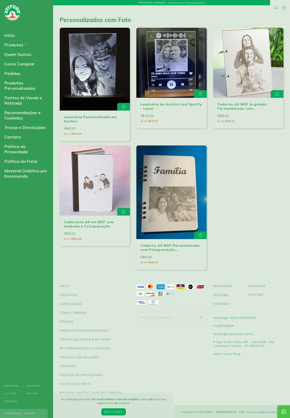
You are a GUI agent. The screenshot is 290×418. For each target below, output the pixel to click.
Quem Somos (17, 54)
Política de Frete (20, 161)
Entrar (30, 413)
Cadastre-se (12, 413)
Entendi (113, 412)
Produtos (13, 44)
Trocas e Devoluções (25, 127)
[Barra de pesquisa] (276, 7)
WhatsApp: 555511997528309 (234, 318)
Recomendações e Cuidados (22, 115)
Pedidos (12, 73)
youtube (10, 393)
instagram (11, 385)
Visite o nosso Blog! (227, 354)
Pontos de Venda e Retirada (23, 100)
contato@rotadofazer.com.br (233, 334)
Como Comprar (19, 63)
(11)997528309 (223, 326)
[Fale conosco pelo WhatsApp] (283, 411)
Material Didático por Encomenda (25, 173)
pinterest (11, 401)
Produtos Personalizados (19, 85)
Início (9, 35)
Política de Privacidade (16, 149)
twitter (32, 393)
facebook (33, 385)
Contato (12, 137)
